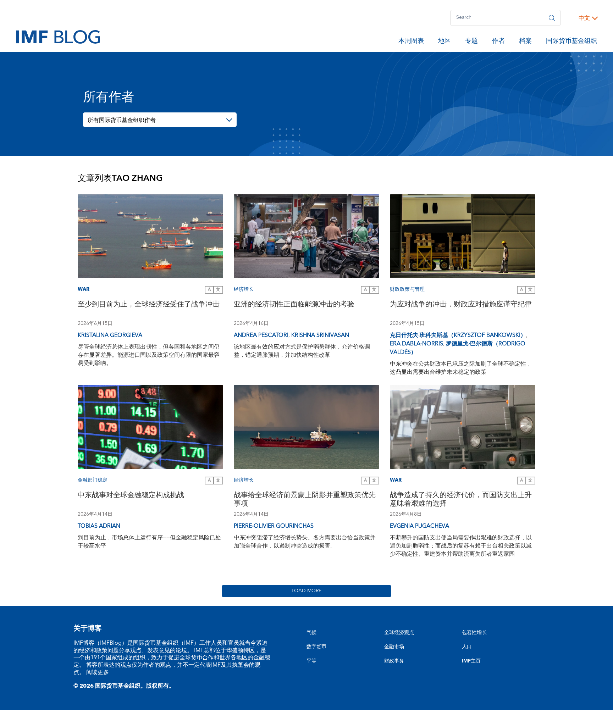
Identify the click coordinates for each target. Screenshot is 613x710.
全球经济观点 (399, 632)
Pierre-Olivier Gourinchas (274, 526)
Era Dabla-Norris (416, 344)
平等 (311, 661)
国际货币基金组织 (571, 42)
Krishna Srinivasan (320, 335)
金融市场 (394, 646)
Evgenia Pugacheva (419, 526)
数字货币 (316, 646)
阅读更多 (97, 672)
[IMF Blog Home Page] (58, 36)
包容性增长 (474, 632)
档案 (525, 42)
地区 (444, 42)
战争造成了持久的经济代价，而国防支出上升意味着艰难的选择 (461, 500)
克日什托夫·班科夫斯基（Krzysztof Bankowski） (458, 335)
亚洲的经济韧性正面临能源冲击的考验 (294, 305)
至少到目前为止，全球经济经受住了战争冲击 (149, 305)
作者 (498, 42)
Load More (306, 591)
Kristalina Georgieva (110, 335)
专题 (471, 42)
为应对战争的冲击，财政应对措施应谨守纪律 (461, 305)
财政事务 (394, 661)
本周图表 (411, 42)
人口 (467, 646)
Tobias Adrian (99, 526)
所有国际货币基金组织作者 (122, 120)
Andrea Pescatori (261, 335)
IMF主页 (471, 661)
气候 (311, 632)
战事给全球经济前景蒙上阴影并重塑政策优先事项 (305, 500)
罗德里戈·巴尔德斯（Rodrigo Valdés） (457, 348)
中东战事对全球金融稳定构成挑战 (131, 496)
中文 (584, 18)
